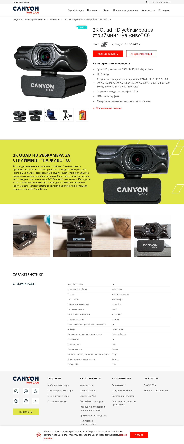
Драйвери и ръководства (93, 415)
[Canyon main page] (26, 10)
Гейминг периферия (58, 395)
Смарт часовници (56, 401)
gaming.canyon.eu (22, 2)
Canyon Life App (88, 390)
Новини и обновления (156, 390)
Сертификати (119, 385)
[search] (147, 2)
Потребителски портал (92, 401)
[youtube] (35, 401)
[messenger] (26, 401)
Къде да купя (86, 385)
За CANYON (150, 385)
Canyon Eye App (88, 395)
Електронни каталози (123, 395)
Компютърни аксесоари (60, 390)
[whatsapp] (35, 391)
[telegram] (16, 401)
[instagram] (16, 391)
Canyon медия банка (122, 390)
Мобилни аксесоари (58, 385)
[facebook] (26, 391)
